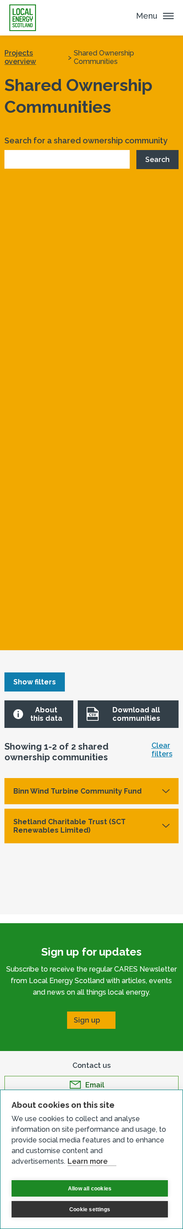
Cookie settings (89, 1209)
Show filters (34, 682)
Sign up (87, 1020)
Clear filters (161, 749)
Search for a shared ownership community (85, 140)
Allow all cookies (89, 1189)
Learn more (87, 1161)
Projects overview (20, 57)
